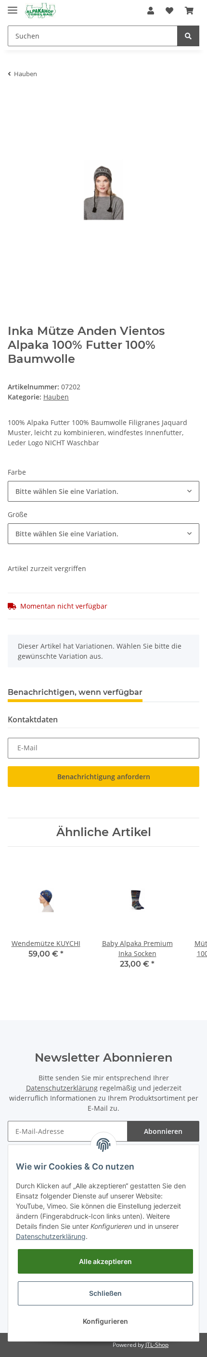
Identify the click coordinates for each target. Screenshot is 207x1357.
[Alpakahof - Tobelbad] (40, 11)
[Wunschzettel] (169, 10)
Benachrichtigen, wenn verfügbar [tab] (75, 692)
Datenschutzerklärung (62, 1087)
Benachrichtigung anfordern (103, 776)
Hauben (56, 396)
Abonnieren (163, 1131)
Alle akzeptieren (105, 1261)
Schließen (105, 1293)
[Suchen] (188, 36)
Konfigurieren (105, 1321)
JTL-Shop (156, 1345)
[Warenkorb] (189, 10)
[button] (151, 10)
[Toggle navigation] (12, 6)
